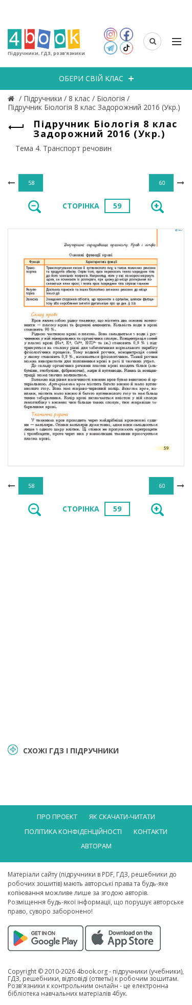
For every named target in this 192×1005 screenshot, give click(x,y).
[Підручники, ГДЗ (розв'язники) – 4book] (12, 98)
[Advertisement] (96, 629)
